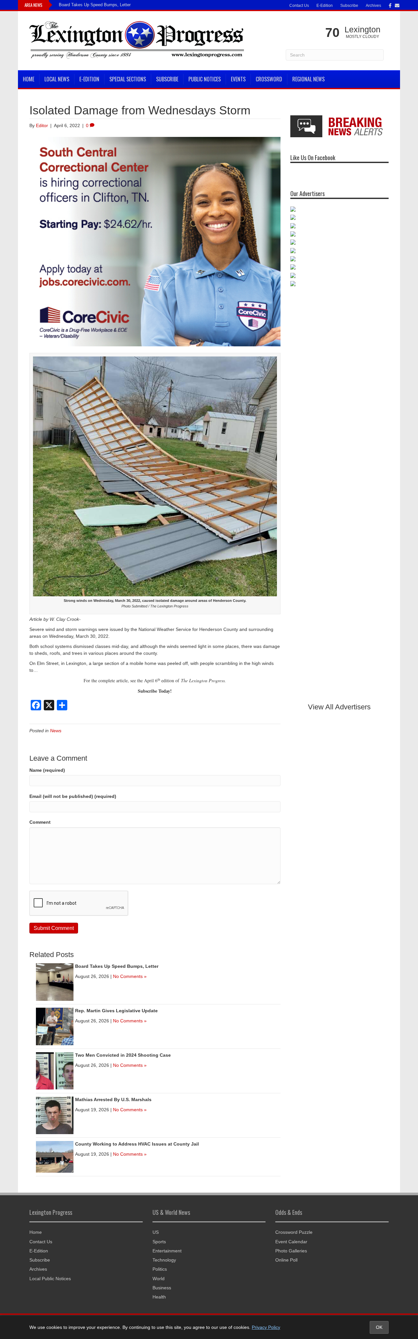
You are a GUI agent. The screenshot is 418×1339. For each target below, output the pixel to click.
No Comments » (130, 976)
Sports (159, 1241)
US (156, 1232)
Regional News (308, 79)
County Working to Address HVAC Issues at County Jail (137, 1144)
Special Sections (127, 79)
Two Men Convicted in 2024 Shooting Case (123, 1055)
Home (28, 79)
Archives (373, 5)
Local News (56, 79)
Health (159, 1296)
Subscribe (349, 5)
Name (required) (47, 770)
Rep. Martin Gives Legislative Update (116, 1010)
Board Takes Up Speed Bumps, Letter (95, 4)
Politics (160, 1269)
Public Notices (204, 79)
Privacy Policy (266, 1327)
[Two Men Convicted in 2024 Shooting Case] (54, 1070)
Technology (164, 1260)
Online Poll (286, 1260)
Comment (40, 822)
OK (379, 1327)
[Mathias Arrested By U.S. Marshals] (54, 1114)
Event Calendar (291, 1241)
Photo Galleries (291, 1250)
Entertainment (167, 1250)
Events (238, 79)
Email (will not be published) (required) (72, 796)
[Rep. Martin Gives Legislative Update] (54, 1026)
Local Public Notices (50, 1278)
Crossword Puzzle (294, 1232)
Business (162, 1287)
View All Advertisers (339, 707)
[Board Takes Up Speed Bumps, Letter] (54, 981)
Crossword (269, 79)
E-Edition (324, 5)
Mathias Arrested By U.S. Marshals (113, 1099)
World (159, 1278)
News (55, 730)
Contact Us (299, 5)
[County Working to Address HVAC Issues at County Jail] (54, 1156)
